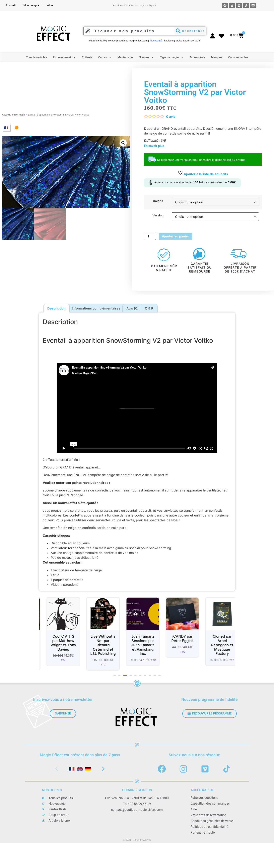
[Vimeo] (239, 5)
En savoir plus (154, 146)
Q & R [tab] (149, 308)
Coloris (158, 201)
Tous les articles (36, 57)
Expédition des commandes (210, 803)
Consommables (238, 57)
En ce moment (62, 57)
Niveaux (144, 57)
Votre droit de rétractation (208, 815)
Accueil (11, 5)
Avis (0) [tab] (132, 308)
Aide (50, 5)
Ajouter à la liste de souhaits (205, 174)
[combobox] (128, 31)
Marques (216, 57)
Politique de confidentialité (209, 827)
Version (157, 215)
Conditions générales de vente (212, 821)
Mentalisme (125, 57)
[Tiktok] (246, 5)
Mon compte (31, 5)
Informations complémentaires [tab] (96, 308)
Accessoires (197, 57)
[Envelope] (253, 5)
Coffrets (87, 57)
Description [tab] (56, 308)
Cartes (102, 57)
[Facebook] (225, 5)
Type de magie (169, 57)
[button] (123, 143)
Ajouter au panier (175, 236)
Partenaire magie (203, 832)
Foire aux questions (204, 798)
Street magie (18, 114)
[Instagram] (232, 5)
